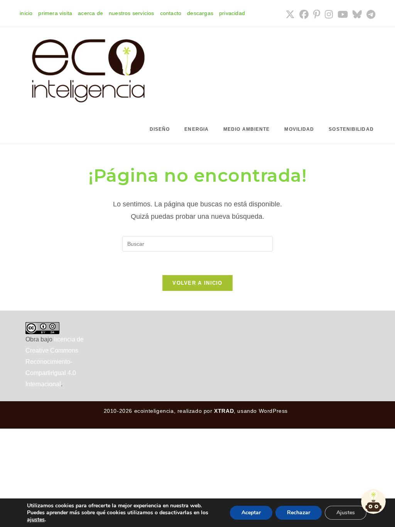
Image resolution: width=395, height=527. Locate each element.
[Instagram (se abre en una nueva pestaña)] (328, 14)
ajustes (36, 519)
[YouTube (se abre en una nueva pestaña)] (342, 14)
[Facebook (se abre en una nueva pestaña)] (304, 14)
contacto (171, 13)
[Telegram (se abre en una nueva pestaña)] (369, 14)
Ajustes (345, 512)
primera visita (55, 13)
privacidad (232, 13)
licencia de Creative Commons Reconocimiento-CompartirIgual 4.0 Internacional (54, 361)
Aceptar (251, 512)
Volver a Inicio (197, 283)
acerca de (90, 13)
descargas (200, 13)
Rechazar (298, 512)
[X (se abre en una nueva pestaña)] (290, 14)
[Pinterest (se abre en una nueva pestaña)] (316, 14)
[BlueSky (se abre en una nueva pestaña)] (357, 14)
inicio (26, 13)
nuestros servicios (131, 13)
